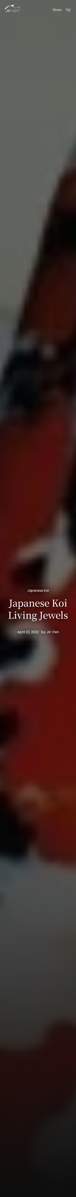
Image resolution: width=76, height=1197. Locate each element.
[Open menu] (68, 9)
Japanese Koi (38, 590)
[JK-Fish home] (12, 8)
